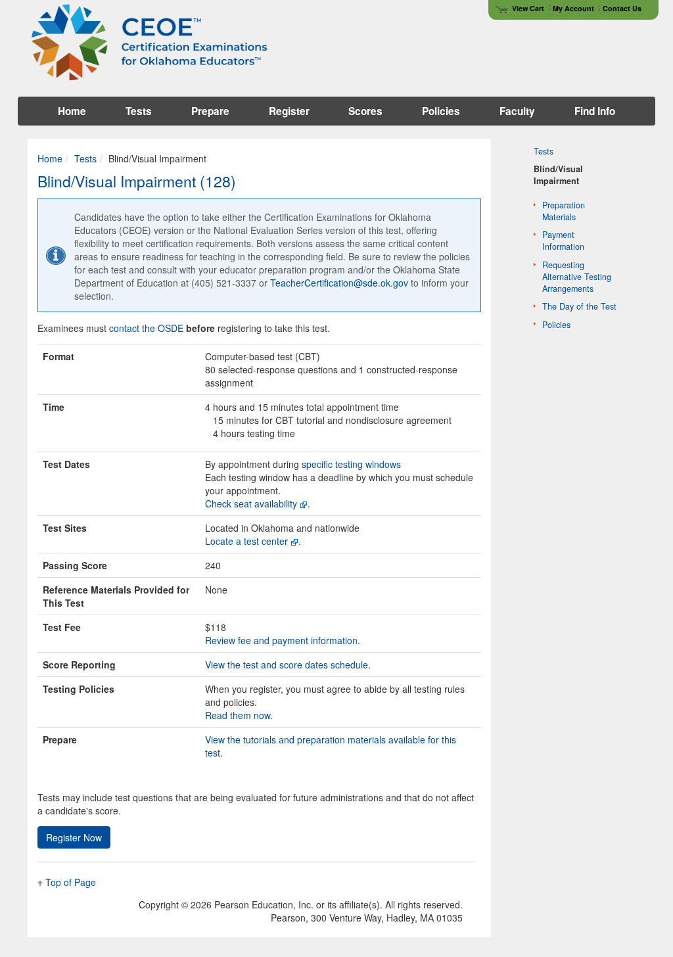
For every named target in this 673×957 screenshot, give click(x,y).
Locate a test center (246, 541)
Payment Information (563, 240)
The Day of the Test (579, 306)
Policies (556, 325)
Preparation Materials (563, 211)
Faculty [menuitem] (517, 111)
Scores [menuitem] (365, 111)
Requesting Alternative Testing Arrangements (576, 276)
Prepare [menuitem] (210, 111)
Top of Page (70, 882)
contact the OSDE (146, 328)
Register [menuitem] (289, 111)
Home (49, 158)
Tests (85, 158)
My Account (573, 8)
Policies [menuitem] (441, 111)
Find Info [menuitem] (594, 111)
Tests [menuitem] (139, 111)
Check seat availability (251, 503)
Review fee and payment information (281, 640)
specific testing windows (351, 464)
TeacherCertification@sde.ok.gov (339, 282)
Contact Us (622, 8)
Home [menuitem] (72, 111)
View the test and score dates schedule (286, 664)
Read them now (237, 715)
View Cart (528, 8)
